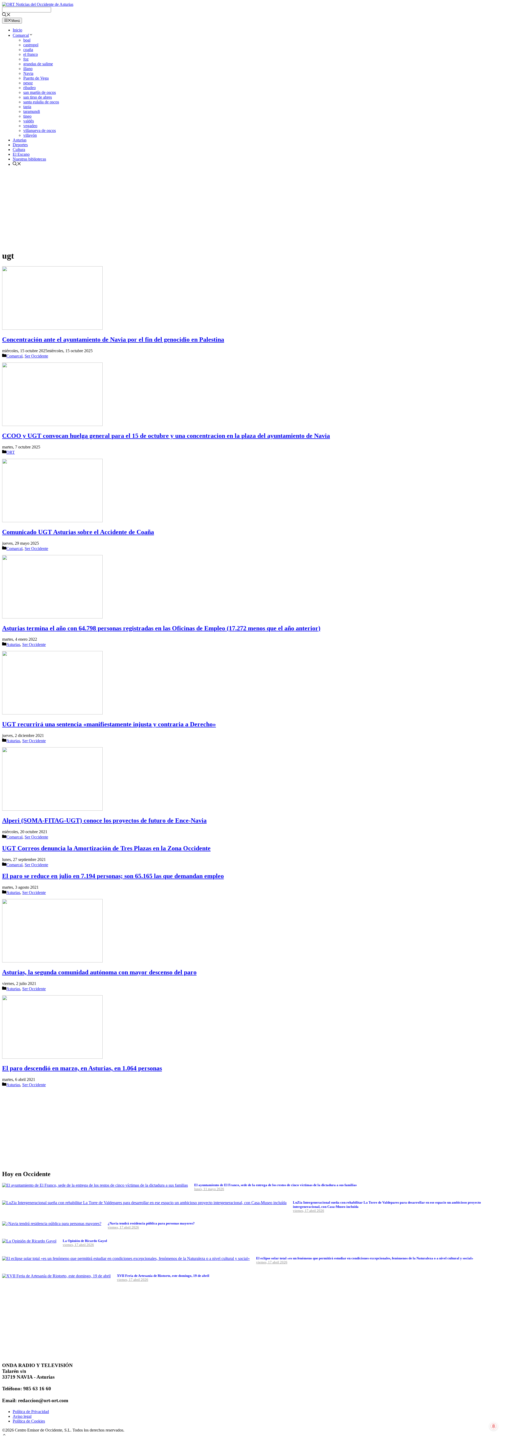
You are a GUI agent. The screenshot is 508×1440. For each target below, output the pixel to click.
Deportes (20, 145)
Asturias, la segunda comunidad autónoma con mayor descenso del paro (99, 972)
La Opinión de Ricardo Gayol (85, 1241)
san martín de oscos (39, 92)
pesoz (28, 83)
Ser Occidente (36, 356)
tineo (27, 116)
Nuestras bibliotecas (29, 159)
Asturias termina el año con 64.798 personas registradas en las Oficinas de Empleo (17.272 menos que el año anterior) (161, 628)
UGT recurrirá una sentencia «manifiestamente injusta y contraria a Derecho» (109, 724)
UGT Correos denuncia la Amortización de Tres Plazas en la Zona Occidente (106, 848)
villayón (30, 135)
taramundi (31, 111)
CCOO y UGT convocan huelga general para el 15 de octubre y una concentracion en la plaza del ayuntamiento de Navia (166, 435)
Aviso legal (22, 1416)
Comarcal (21, 35)
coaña (28, 49)
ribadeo (29, 87)
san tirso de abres (37, 97)
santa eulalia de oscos (41, 102)
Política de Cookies (29, 1421)
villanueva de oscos (39, 130)
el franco (30, 54)
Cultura (19, 149)
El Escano (21, 154)
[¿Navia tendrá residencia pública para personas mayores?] (51, 1223)
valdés (28, 121)
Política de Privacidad (31, 1411)
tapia (27, 106)
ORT (10, 452)
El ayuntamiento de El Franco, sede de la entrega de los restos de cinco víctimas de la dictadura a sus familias (275, 1185)
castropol (30, 45)
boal (26, 40)
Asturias (19, 140)
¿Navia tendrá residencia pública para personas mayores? (151, 1223)
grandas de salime (38, 64)
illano (28, 68)
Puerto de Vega (36, 78)
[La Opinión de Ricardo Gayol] (29, 1241)
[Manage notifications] (493, 1426)
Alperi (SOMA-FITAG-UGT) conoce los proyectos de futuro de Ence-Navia (104, 820)
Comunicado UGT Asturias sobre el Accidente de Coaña (78, 532)
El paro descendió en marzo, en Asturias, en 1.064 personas (82, 1068)
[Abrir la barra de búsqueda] (6, 15)
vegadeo (30, 125)
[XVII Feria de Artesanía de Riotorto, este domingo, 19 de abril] (56, 1276)
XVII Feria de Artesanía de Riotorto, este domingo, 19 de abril (163, 1276)
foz (26, 59)
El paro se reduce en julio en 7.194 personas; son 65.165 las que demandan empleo (113, 876)
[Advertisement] (161, 208)
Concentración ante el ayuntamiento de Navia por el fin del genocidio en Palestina (113, 339)
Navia (28, 73)
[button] (4, 1435)
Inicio (17, 30)
